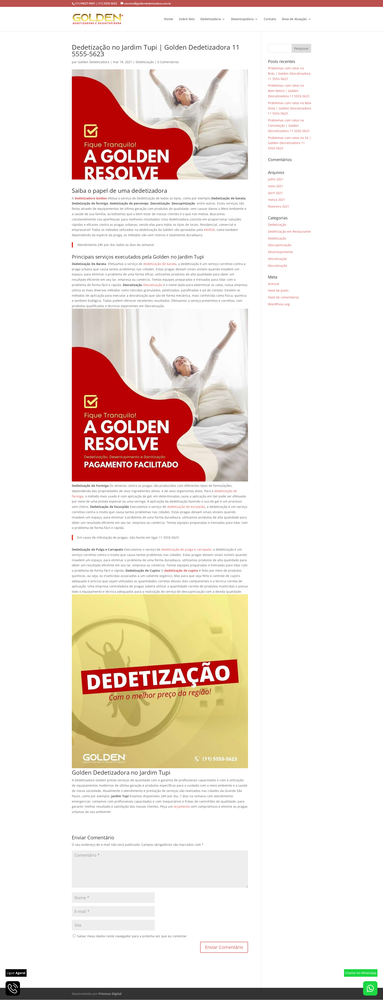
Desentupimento (280, 252)
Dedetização (145, 62)
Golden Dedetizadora (93, 62)
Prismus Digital (109, 994)
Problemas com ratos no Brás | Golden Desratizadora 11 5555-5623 (289, 73)
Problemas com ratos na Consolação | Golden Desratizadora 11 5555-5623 (288, 125)
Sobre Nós (187, 19)
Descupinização (279, 245)
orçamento (182, 806)
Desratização (153, 285)
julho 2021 (275, 179)
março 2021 (276, 199)
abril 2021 (275, 193)
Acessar (273, 284)
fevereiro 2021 (278, 206)
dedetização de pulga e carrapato (186, 549)
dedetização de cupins (181, 570)
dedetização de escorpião (186, 507)
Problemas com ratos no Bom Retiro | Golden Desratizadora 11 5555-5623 (288, 90)
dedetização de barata (159, 264)
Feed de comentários (283, 297)
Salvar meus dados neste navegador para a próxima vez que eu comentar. (132, 936)
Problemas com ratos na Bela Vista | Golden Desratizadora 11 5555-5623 (289, 108)
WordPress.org (279, 304)
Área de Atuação (294, 19)
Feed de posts (278, 290)
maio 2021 (275, 186)
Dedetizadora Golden (91, 198)
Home (168, 19)
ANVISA (209, 230)
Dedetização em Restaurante (289, 231)
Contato (270, 19)
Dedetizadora (210, 19)
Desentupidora (242, 19)
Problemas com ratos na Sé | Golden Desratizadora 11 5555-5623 (289, 143)
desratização (277, 259)
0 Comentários (168, 62)
